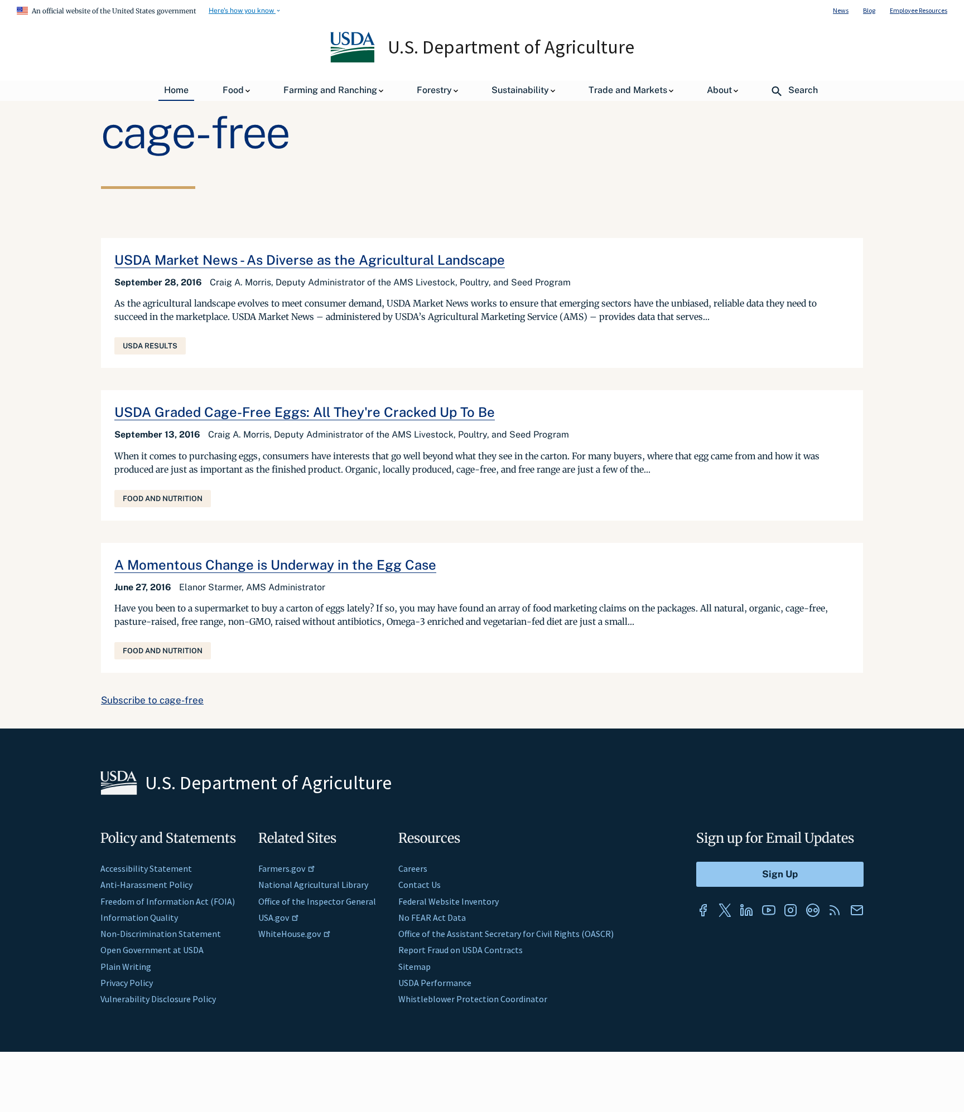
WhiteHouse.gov (289, 933)
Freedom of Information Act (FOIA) (167, 901)
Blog (869, 10)
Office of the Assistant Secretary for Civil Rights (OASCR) (506, 933)
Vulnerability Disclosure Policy (158, 998)
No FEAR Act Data (432, 917)
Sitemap (414, 966)
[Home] (353, 60)
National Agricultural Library (313, 884)
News (841, 10)
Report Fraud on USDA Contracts (460, 949)
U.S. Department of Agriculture (511, 47)
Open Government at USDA (152, 949)
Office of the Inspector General (317, 901)
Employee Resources (918, 10)
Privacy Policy (126, 982)
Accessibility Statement (146, 868)
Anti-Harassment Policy (146, 884)
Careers (412, 868)
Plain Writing (125, 966)
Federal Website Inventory (448, 901)
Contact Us (419, 884)
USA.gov (273, 917)
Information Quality (139, 917)
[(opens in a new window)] (703, 910)
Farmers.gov (281, 868)
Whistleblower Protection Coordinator (472, 998)
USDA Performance (434, 982)
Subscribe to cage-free (152, 700)
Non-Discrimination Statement (160, 933)
